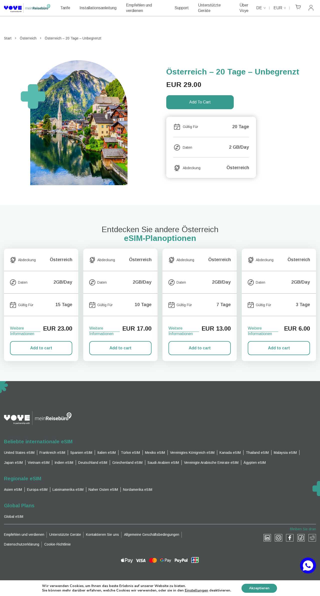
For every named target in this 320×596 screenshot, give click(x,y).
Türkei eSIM (130, 453)
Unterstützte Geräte (209, 8)
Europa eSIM (37, 490)
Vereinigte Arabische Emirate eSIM (211, 463)
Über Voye (244, 8)
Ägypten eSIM (255, 463)
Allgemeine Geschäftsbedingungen (151, 535)
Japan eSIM (13, 463)
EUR (278, 8)
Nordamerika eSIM (137, 490)
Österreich (28, 38)
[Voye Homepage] (27, 8)
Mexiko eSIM (155, 453)
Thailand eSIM (257, 453)
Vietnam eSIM (39, 463)
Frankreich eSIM (52, 453)
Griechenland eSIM (127, 463)
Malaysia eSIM (285, 453)
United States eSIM (19, 453)
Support (181, 8)
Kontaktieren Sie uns (102, 535)
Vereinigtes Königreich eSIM (192, 453)
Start (8, 38)
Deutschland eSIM (92, 463)
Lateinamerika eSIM (68, 490)
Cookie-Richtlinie (57, 544)
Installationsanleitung (98, 8)
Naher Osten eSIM (103, 490)
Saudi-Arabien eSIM (163, 463)
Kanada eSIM (230, 453)
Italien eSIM (106, 453)
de (259, 8)
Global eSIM (13, 517)
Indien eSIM (63, 463)
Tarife (65, 8)
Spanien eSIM (81, 453)
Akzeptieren (259, 588)
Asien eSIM (13, 490)
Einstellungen (196, 590)
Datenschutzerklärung (21, 544)
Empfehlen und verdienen (139, 8)
